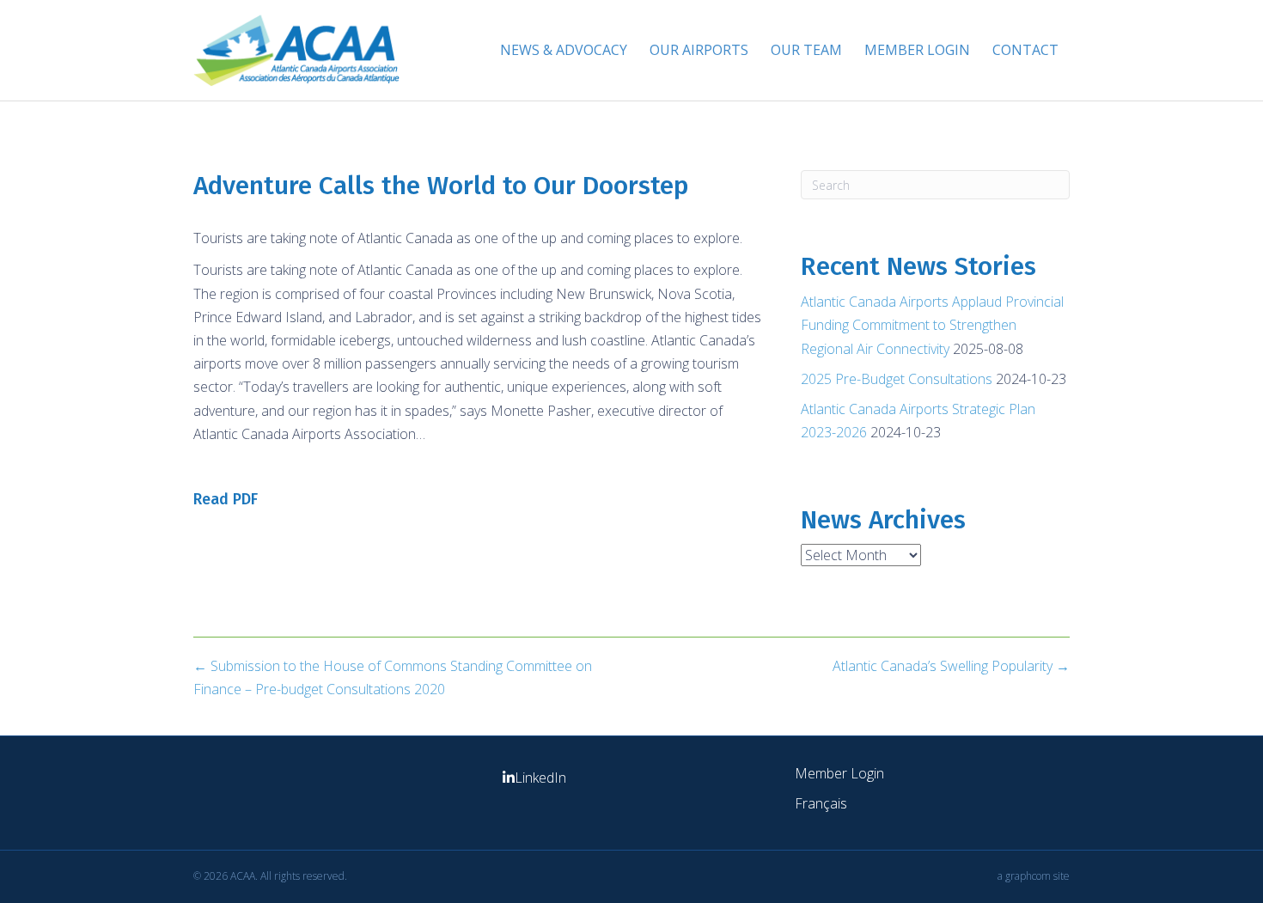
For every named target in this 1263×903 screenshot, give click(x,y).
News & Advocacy (563, 49)
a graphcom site (1034, 876)
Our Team (806, 49)
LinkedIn (540, 777)
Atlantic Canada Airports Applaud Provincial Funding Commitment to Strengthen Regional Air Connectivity (932, 324)
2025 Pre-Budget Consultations (896, 378)
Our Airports (699, 49)
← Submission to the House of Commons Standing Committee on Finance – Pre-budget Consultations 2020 (392, 677)
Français (821, 803)
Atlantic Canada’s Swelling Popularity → (951, 665)
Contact (1025, 49)
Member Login (917, 49)
